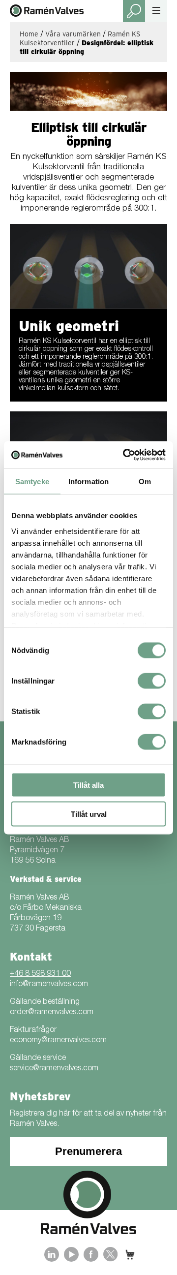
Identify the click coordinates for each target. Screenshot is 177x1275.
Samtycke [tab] (32, 481)
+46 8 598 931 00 (40, 974)
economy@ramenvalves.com (58, 1041)
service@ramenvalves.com (54, 1069)
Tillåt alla (88, 785)
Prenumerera (88, 1151)
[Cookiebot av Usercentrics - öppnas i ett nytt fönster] (125, 454)
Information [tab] (88, 481)
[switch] (152, 681)
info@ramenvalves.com (49, 985)
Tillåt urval (89, 813)
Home (29, 34)
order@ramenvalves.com (51, 1013)
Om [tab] (145, 481)
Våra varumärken (73, 34)
